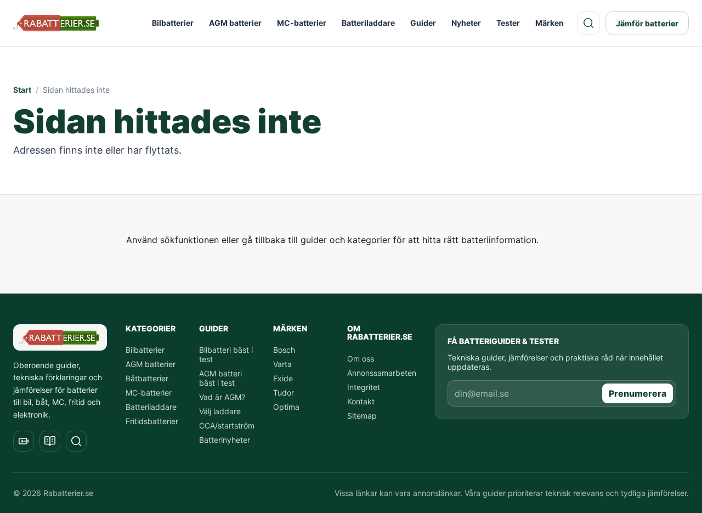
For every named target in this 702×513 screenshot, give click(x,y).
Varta (282, 364)
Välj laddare (220, 411)
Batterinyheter (224, 439)
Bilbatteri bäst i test (226, 354)
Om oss (360, 358)
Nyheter (466, 22)
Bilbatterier (173, 22)
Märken (549, 22)
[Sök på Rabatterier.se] (588, 23)
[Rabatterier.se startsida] (57, 23)
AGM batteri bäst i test (220, 378)
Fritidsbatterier (152, 421)
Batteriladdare (368, 22)
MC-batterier (301, 22)
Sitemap (362, 415)
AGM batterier (235, 22)
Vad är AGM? (222, 397)
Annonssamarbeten (381, 372)
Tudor (283, 392)
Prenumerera (637, 393)
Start (22, 89)
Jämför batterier (647, 23)
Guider (423, 22)
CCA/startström (226, 425)
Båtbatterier (147, 378)
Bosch (284, 349)
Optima (286, 406)
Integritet (363, 387)
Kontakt (361, 401)
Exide (283, 378)
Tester (508, 22)
